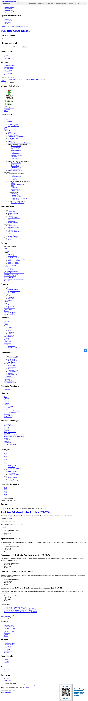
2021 (5, 459)
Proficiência (11, 368)
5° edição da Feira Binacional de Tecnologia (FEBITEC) (25, 512)
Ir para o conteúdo (9, 7)
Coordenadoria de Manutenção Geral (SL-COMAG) (18, 610)
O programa (11, 254)
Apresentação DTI (16, 163)
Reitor (5, 129)
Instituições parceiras (16, 155)
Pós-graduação (8, 300)
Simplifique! (32, 3)
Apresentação (11, 211)
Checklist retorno (12, 371)
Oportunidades (15, 158)
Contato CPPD (15, 190)
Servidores (7, 433)
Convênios (7, 429)
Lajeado (6, 404)
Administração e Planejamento (16, 136)
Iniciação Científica (9, 314)
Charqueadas (7, 400)
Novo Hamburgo (8, 406)
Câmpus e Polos (8, 625)
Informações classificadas (11, 435)
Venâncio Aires (8, 417)
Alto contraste (8, 20)
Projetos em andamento (14, 291)
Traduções (10, 373)
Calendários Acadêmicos (11, 271)
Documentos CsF (12, 374)
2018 (5, 453)
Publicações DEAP (13, 213)
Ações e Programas (9, 425)
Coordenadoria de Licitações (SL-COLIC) (15, 607)
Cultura (6, 323)
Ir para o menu (8, 8)
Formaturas (11, 335)
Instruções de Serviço (10, 312)
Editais (6, 111)
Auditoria (6, 427)
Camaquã (6, 398)
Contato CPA (14, 180)
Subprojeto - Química (13, 263)
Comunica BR (41, 3)
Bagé (5, 397)
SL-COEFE (7, 268)
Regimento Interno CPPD (18, 184)
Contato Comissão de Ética (18, 200)
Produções (7, 389)
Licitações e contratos (10, 432)
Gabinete (6, 251)
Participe (50, 3)
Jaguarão (6, 403)
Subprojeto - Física (13, 262)
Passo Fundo (7, 407)
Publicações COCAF (13, 231)
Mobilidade (14, 156)
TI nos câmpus (15, 164)
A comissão (14, 193)
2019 (5, 456)
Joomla (27, 687)
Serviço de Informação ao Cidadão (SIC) (15, 436)
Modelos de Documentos (11, 274)
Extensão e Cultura (13, 135)
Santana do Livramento (10, 412)
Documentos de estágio (14, 347)
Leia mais (3, 527)
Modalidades (11, 305)
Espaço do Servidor (9, 628)
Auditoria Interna (8, 68)
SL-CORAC (7, 280)
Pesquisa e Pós (12, 133)
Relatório (10, 349)
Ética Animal (11, 292)
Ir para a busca (8, 10)
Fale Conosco (8, 73)
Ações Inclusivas (8, 336)
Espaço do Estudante (9, 626)
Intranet (6, 659)
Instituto (6, 118)
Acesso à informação (61, 3)
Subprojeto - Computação (14, 260)
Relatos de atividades (13, 257)
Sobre (10, 518)
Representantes (12, 367)
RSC (12, 186)
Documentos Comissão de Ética (19, 198)
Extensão (6, 321)
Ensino (6, 23)
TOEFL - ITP (11, 359)
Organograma (8, 121)
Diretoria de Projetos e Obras (15, 170)
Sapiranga (7, 414)
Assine (6, 671)
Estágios (6, 249)
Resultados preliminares (17, 203)
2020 (5, 457)
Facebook (6, 661)
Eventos (6, 311)
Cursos (6, 106)
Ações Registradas (9, 339)
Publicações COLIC (13, 222)
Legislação (71, 3)
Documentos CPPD (16, 189)
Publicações (7, 341)
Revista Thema (8, 309)
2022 (5, 460)
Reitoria (6, 127)
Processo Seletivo (9, 108)
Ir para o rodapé (9, 11)
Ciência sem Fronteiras (17, 149)
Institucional (7, 424)
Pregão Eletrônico (12, 465)
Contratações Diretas (13, 468)
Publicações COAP (13, 236)
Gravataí (6, 401)
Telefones (6, 75)
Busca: (4, 46)
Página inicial (12, 79)
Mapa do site (7, 22)
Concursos (7, 109)
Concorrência (11, 467)
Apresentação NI (12, 357)
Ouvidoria (7, 71)
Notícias (10, 333)
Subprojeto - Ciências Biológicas (32, 79)
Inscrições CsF (12, 365)
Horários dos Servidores (10, 444)
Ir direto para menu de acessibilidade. (11, 1)
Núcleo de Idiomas (16, 150)
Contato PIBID (12, 265)
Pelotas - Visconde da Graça (11, 410)
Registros (6, 338)
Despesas (6, 430)
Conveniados (11, 346)
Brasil (8, 3)
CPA (12, 175)
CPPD (13, 183)
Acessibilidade (8, 19)
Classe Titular (14, 187)
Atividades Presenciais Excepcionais (14, 273)
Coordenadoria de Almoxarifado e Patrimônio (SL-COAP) (20, 609)
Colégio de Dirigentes (13, 126)
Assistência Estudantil (10, 276)
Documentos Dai (15, 153)
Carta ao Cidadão (9, 67)
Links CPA (14, 178)
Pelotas (6, 409)
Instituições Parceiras (9, 377)
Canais (78, 3)
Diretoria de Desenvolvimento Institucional (19, 143)
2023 (5, 462)
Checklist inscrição (13, 370)
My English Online (13, 361)
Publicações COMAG (14, 218)
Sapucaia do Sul (8, 415)
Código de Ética (15, 195)
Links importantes (16, 196)
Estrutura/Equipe (12, 256)
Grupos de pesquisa (13, 289)
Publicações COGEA (13, 227)
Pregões (6, 438)
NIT (9, 295)
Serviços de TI (15, 166)
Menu (4, 81)
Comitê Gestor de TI (16, 167)
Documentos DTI (16, 169)
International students (17, 159)
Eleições (6, 441)
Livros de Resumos (9, 308)
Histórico (6, 119)
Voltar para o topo (6, 616)
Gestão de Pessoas (13, 138)
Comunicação (8, 70)
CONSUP (7, 439)
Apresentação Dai (16, 146)
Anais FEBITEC (8, 277)
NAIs (12, 152)
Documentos (11, 297)
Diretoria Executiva (13, 141)
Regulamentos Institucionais (11, 270)
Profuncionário (8, 442)
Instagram (6, 662)
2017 (5, 454)
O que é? (6, 670)
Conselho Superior (13, 124)
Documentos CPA (16, 176)
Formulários (11, 298)
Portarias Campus (9, 445)
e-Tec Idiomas (11, 362)
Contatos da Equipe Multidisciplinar (14, 279)
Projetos (6, 266)
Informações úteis (16, 147)
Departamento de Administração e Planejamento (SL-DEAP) (20, 612)
